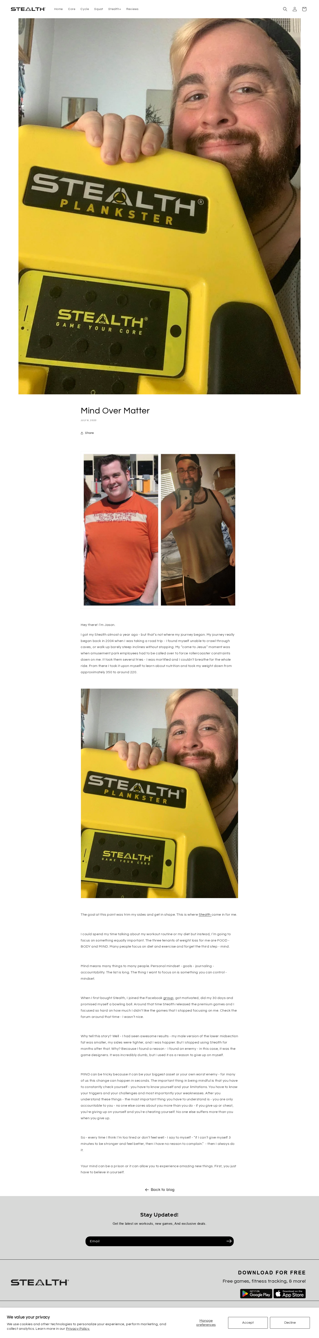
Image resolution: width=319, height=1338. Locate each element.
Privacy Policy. (78, 1328)
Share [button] (89, 432)
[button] (285, 9)
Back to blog (163, 1190)
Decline (290, 1322)
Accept (248, 1322)
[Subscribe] (229, 1241)
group (168, 998)
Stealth (205, 914)
